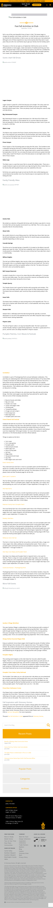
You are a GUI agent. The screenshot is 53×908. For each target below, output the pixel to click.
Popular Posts (25, 768)
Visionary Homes (38, 716)
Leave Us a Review (39, 834)
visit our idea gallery (13, 712)
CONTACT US (36, 5)
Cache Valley (8, 851)
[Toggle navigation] (50, 5)
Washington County (10, 857)
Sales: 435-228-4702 (26, 4)
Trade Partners (23, 845)
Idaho (6, 859)
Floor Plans (7, 843)
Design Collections (25, 839)
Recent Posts (25, 733)
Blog (20, 849)
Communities (8, 845)
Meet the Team (23, 837)
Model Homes (8, 839)
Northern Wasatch (10, 853)
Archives (25, 788)
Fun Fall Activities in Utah (15, 716)
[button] (47, 5)
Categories (25, 778)
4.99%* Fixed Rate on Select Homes (34, 1)
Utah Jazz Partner (40, 837)
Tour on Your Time (10, 841)
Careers (21, 851)
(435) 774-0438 (10, 803)
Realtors (21, 847)
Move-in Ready (8, 837)
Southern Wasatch (10, 855)
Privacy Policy (23, 857)
